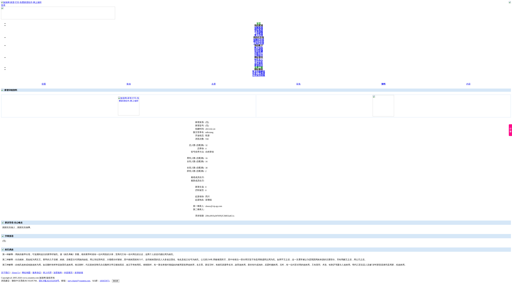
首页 (259, 23)
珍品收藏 (258, 51)
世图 (44, 84)
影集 (298, 84)
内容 (468, 84)
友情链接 (79, 272)
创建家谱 (258, 27)
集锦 (129, 84)
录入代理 (258, 35)
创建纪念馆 (258, 39)
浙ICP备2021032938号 (49, 281)
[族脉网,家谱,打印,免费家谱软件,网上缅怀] (128, 106)
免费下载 (258, 67)
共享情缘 (258, 31)
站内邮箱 (258, 49)
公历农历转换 (258, 75)
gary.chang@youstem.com (79, 281)
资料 (383, 84)
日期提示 (258, 55)
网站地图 (26, 272)
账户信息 (258, 47)
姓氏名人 (258, 59)
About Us (16, 272)
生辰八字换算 (258, 73)
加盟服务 (57, 272)
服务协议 (36, 272)
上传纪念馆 (258, 43)
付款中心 (258, 53)
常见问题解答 (258, 71)
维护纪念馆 (258, 41)
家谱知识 (258, 65)
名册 (213, 84)
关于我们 (5, 272)
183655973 (104, 281)
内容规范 (68, 272)
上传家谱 (258, 33)
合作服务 (258, 63)
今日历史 (258, 61)
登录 (3, 5)
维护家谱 (258, 29)
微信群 (115, 281)
